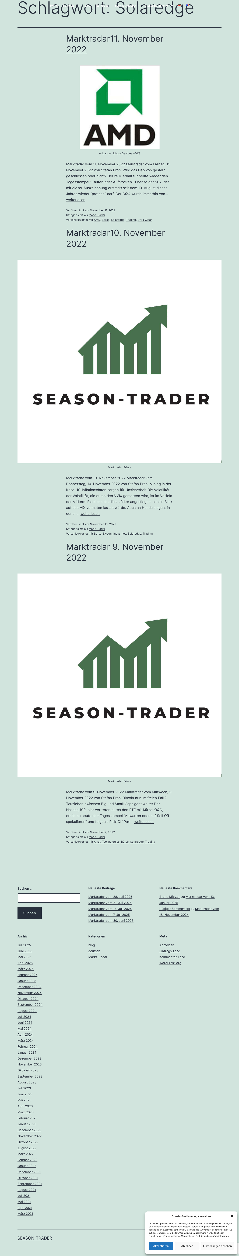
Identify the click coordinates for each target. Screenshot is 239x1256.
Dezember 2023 (29, 1058)
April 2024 (25, 1034)
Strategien (69, 5)
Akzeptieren (161, 1246)
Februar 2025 (27, 975)
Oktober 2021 (27, 1178)
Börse (105, 219)
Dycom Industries (114, 533)
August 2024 (27, 1011)
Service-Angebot (125, 5)
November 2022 (29, 1136)
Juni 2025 (24, 951)
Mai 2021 (24, 1202)
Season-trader (34, 1238)
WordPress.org (170, 963)
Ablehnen (187, 1246)
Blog (87, 5)
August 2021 (26, 1190)
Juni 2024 (24, 1022)
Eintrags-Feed (169, 951)
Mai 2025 (24, 957)
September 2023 (29, 1076)
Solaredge (117, 219)
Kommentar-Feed (172, 957)
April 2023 (25, 1106)
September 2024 (30, 1004)
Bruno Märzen (169, 897)
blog (91, 945)
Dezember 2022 (29, 1130)
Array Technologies (107, 841)
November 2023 (29, 1064)
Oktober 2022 (27, 1142)
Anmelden (166, 945)
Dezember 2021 (29, 1172)
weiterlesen (75, 200)
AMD (97, 219)
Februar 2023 (27, 1118)
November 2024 (29, 993)
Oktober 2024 (27, 999)
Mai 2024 (24, 1028)
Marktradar (103, 5)
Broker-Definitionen (157, 5)
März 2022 (25, 1154)
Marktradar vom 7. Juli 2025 (109, 915)
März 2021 (25, 1213)
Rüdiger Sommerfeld (174, 909)
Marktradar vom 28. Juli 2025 (110, 897)
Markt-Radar (97, 215)
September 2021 (29, 1184)
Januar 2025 (26, 981)
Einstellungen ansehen (217, 1246)
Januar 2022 (26, 1166)
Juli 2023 (24, 1088)
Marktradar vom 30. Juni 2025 (110, 920)
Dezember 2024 (29, 987)
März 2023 (25, 1112)
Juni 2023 (24, 1094)
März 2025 (25, 969)
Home (54, 5)
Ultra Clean (145, 219)
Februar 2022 (27, 1160)
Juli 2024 (24, 1016)
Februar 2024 (27, 1046)
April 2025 (25, 963)
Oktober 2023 (27, 1070)
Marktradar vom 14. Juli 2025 (110, 909)
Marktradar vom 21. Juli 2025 (110, 903)
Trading (131, 219)
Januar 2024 (26, 1052)
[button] (232, 1216)
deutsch (94, 951)
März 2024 (25, 1040)
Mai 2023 (24, 1100)
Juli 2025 (24, 945)
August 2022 (26, 1148)
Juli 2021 (23, 1195)
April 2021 (24, 1208)
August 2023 (26, 1082)
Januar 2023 (26, 1124)
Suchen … (25, 888)
